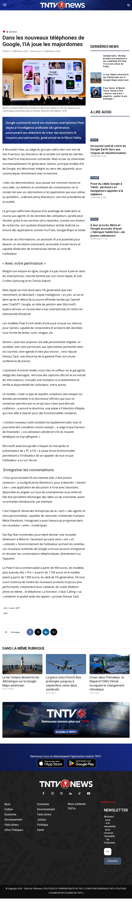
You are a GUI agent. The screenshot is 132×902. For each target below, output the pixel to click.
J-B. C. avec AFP (12, 608)
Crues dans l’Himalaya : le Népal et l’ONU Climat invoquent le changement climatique (107, 683)
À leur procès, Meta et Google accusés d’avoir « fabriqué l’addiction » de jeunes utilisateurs (107, 230)
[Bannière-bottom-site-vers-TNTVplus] (66, 736)
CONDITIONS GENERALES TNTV (100, 888)
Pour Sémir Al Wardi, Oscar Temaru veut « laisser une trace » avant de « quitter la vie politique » (115, 93)
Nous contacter (77, 804)
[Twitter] (61, 793)
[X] (38, 632)
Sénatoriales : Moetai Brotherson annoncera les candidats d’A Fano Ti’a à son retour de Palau (115, 61)
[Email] (53, 632)
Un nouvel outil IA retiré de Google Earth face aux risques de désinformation (108, 149)
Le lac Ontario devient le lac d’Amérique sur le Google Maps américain (116, 77)
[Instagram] (52, 793)
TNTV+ (72, 808)
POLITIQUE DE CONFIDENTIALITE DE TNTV (64, 888)
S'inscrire (112, 860)
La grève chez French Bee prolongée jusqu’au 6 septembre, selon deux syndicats (63, 683)
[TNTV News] (66, 784)
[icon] (4, 31)
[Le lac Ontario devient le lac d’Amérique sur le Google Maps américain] (95, 77)
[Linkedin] (45, 632)
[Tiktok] (79, 793)
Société (94, 178)
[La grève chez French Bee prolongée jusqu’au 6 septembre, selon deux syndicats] (66, 664)
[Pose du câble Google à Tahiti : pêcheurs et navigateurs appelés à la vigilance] (110, 171)
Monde (13, 31)
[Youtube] (88, 793)
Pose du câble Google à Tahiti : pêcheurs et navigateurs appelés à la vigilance (106, 189)
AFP (6, 613)
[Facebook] (30, 632)
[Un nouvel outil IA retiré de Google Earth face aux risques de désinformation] (110, 133)
